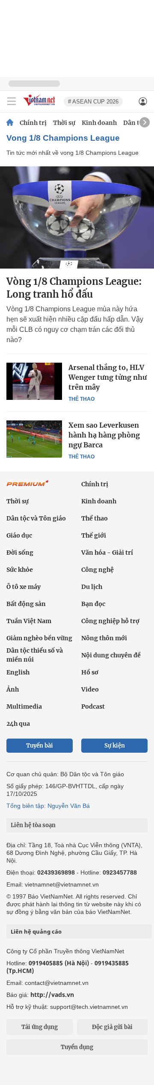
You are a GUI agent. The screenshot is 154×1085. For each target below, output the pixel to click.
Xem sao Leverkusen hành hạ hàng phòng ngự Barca (104, 435)
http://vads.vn (52, 994)
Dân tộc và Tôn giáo (36, 518)
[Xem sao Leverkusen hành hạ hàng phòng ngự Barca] (34, 438)
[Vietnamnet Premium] (27, 487)
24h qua (18, 723)
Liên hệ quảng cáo (36, 931)
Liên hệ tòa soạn (33, 825)
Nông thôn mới (104, 638)
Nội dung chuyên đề (111, 655)
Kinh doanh (99, 123)
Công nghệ (97, 570)
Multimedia (24, 706)
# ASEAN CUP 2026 (93, 101)
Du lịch (91, 587)
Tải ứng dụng (39, 1027)
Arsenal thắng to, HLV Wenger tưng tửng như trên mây (107, 377)
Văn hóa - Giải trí (107, 552)
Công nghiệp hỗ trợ (110, 621)
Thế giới (93, 535)
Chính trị (33, 123)
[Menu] (11, 101)
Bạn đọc (93, 604)
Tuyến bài (39, 745)
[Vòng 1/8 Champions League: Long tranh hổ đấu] (77, 217)
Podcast (93, 706)
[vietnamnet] (40, 106)
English (18, 672)
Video (90, 689)
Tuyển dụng (77, 1047)
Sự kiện (114, 745)
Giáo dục (19, 535)
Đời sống (19, 552)
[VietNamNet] (9, 123)
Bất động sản (26, 604)
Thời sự (64, 123)
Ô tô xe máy (23, 587)
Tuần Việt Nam (28, 621)
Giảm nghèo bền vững (39, 638)
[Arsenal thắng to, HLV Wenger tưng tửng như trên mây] (34, 381)
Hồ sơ (89, 672)
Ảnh (12, 689)
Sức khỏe (19, 570)
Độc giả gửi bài (112, 1027)
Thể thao (81, 399)
